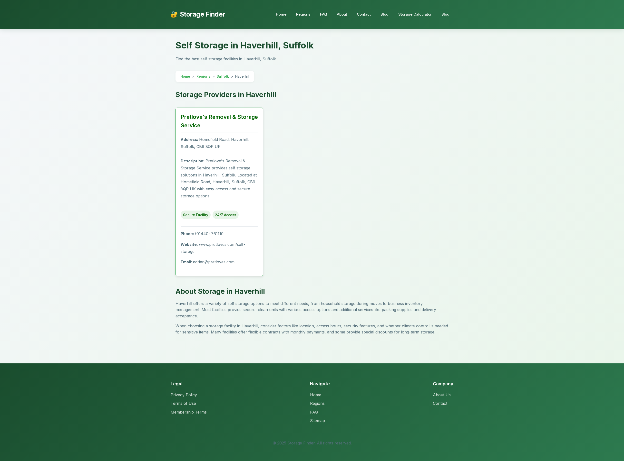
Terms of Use (183, 403)
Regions (303, 14)
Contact (364, 14)
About (342, 14)
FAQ (323, 14)
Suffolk (223, 76)
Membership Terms (189, 412)
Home (281, 14)
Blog (384, 14)
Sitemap (317, 420)
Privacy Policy (184, 394)
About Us (442, 394)
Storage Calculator (415, 14)
